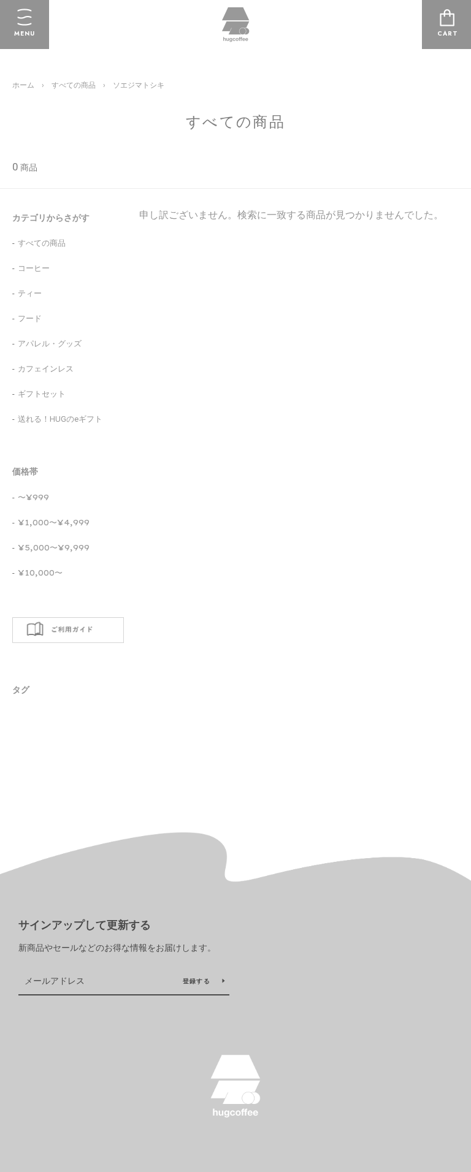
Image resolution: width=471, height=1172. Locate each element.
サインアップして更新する (84, 925)
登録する (198, 981)
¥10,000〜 (40, 572)
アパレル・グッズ (50, 343)
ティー (30, 293)
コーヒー (34, 268)
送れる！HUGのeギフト (60, 419)
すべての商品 (74, 85)
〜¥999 (33, 497)
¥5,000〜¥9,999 (54, 547)
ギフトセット (42, 393)
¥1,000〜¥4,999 (54, 522)
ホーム (23, 85)
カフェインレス (46, 368)
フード (30, 318)
